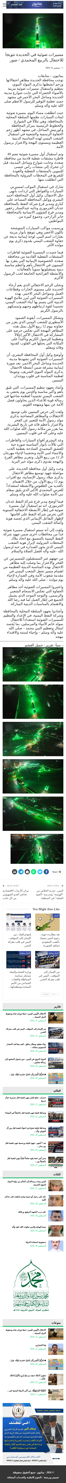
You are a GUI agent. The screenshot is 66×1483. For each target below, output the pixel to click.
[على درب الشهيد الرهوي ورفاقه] (55, 1216)
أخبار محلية (53, 953)
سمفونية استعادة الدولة (36, 1242)
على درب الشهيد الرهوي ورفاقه (32, 1212)
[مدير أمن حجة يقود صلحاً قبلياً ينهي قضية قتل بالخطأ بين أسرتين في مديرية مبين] (55, 1162)
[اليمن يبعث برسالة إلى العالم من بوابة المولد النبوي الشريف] (55, 1185)
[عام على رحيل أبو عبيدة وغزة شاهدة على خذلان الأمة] (55, 1200)
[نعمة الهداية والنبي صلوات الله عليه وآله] (55, 1231)
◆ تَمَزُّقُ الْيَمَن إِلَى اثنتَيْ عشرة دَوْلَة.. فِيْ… (27, 1074)
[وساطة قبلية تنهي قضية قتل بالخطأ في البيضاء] (55, 1117)
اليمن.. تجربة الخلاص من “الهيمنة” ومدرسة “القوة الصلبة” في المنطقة (49, 894)
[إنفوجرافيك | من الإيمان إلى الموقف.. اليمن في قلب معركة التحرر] (18, 922)
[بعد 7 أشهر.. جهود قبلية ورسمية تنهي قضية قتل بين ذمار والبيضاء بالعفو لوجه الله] (55, 1147)
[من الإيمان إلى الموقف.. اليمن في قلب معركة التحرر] (47, 959)
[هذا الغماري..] (55, 1349)
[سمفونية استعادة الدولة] (55, 1246)
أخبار (56, 915)
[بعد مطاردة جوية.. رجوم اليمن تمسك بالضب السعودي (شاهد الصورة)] (47, 922)
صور (28, 915)
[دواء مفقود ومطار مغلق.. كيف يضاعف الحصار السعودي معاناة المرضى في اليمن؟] (55, 1048)
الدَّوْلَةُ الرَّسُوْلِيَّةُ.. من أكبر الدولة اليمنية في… (26, 1390)
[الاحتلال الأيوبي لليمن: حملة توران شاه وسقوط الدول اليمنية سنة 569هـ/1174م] (55, 1017)
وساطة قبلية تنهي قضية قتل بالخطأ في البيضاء (25, 1113)
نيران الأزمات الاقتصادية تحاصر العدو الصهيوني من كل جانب (16, 894)
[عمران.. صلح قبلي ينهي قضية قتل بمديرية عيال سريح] (55, 1101)
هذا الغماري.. (40, 1345)
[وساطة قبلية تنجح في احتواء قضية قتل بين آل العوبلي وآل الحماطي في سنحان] (55, 1132)
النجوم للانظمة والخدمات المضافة (24, 1477)
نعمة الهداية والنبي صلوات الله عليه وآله (29, 1227)
